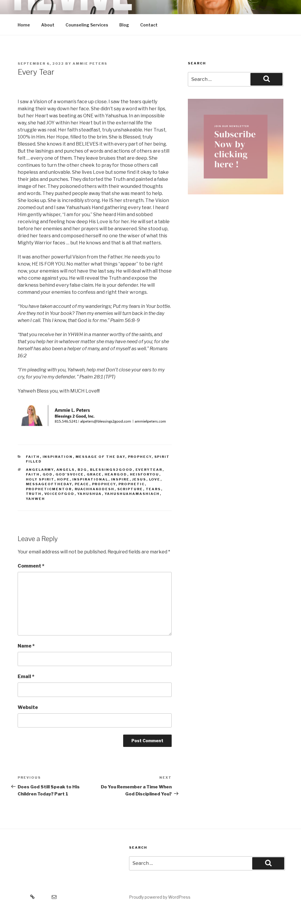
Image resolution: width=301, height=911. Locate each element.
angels (65, 470)
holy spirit (40, 479)
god (48, 474)
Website (28, 707)
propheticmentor (49, 489)
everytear (149, 470)
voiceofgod (59, 494)
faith (33, 474)
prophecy (104, 484)
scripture (130, 489)
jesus (139, 479)
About (47, 24)
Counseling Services (87, 24)
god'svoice (70, 474)
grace (94, 474)
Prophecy (140, 457)
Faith (33, 457)
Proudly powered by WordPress (159, 897)
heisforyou (144, 474)
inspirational (90, 479)
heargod (116, 474)
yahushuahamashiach (132, 494)
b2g (82, 470)
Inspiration (58, 457)
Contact (149, 24)
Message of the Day (100, 457)
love (154, 479)
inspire (120, 479)
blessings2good (111, 470)
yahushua (89, 494)
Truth (34, 494)
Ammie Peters (90, 63)
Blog (124, 24)
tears (153, 489)
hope (63, 479)
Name (26, 646)
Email (26, 676)
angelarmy (40, 470)
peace (82, 484)
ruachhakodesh (95, 489)
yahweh (35, 499)
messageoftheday (49, 484)
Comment (31, 566)
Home (24, 24)
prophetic (131, 484)
